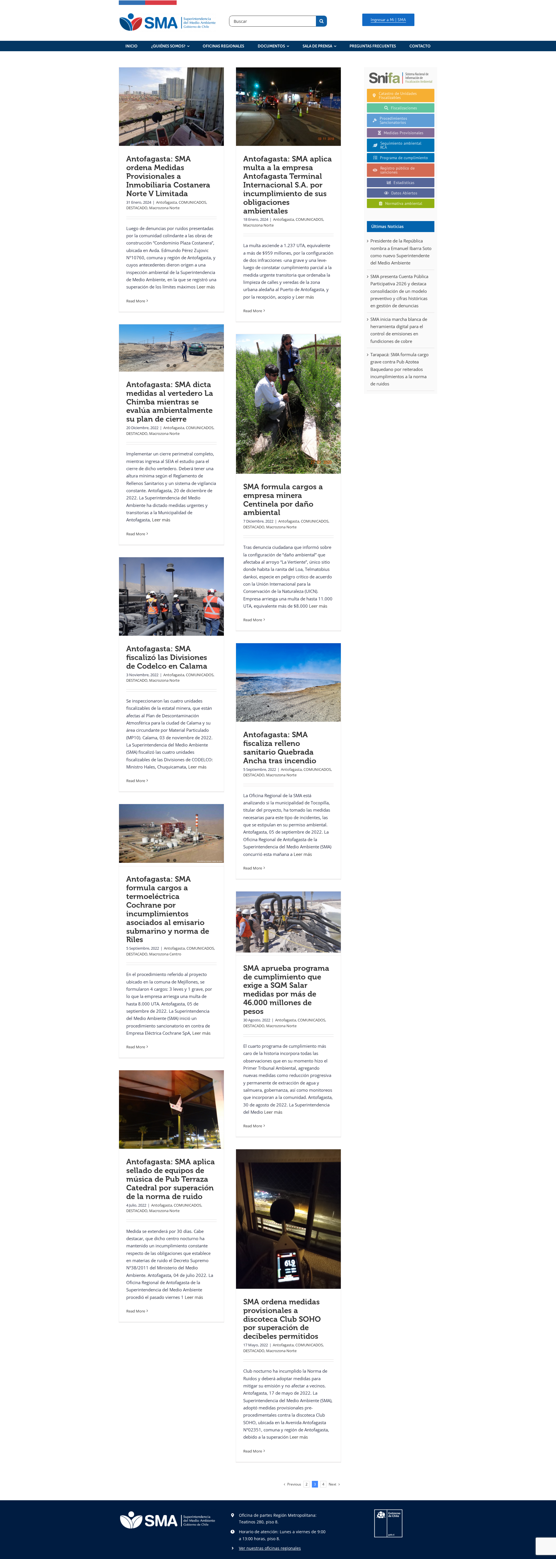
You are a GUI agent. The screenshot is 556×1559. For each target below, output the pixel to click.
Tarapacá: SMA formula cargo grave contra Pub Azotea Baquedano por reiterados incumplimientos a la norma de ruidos (399, 369)
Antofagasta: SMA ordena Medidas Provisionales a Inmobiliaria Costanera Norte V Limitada (168, 176)
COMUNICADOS (192, 202)
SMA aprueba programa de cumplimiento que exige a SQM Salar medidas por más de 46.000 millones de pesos (286, 990)
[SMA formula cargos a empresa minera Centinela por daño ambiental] (288, 404)
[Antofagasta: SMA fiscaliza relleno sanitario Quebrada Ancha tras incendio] (288, 682)
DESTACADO (136, 207)
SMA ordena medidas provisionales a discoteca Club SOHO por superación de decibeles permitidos (282, 1319)
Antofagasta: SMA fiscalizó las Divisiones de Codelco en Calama (166, 657)
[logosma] (167, 14)
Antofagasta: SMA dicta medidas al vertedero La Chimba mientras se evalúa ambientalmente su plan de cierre (169, 402)
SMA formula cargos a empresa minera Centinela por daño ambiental (283, 500)
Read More (135, 301)
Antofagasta (166, 202)
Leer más (206, 287)
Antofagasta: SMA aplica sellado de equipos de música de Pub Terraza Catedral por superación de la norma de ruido (170, 1179)
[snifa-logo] (400, 72)
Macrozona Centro (165, 954)
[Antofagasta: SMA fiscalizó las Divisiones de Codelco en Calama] (171, 596)
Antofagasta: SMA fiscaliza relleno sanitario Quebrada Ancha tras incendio (279, 748)
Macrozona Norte (164, 207)
